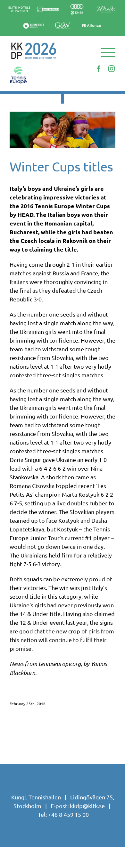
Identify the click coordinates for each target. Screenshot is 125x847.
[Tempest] (33, 22)
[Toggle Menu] (108, 52)
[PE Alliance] (91, 19)
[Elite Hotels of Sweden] (19, 6)
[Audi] (77, 4)
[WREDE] (106, 4)
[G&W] (62, 22)
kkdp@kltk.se (87, 805)
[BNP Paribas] (48, 6)
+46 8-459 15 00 (68, 814)
